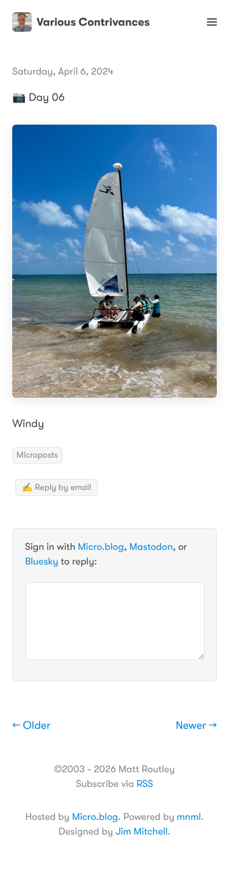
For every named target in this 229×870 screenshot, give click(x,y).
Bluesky (41, 561)
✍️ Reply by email (56, 487)
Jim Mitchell (141, 831)
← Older (31, 726)
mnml (189, 816)
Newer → (196, 726)
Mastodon (151, 546)
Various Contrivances (93, 22)
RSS (144, 783)
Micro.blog (101, 546)
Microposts (37, 455)
